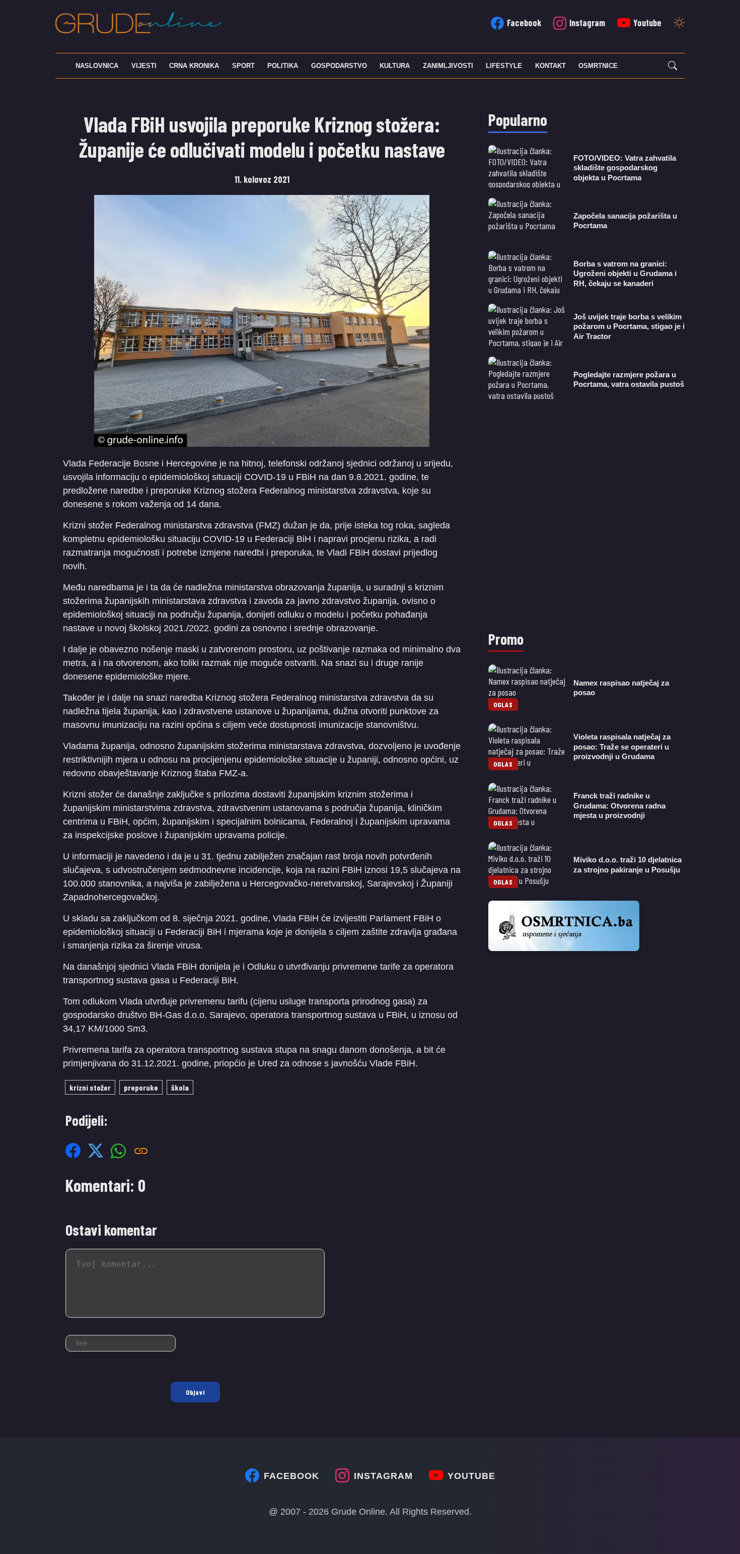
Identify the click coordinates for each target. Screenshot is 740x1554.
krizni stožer (90, 1087)
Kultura (395, 66)
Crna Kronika (194, 66)
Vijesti (144, 66)
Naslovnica (97, 66)
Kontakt (550, 66)
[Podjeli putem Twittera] (95, 1150)
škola (180, 1087)
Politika (282, 66)
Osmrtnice (598, 66)
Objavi (195, 1392)
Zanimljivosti (448, 66)
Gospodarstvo (339, 66)
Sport (243, 66)
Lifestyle (504, 66)
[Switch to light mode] (679, 23)
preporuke (141, 1087)
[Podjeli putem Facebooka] (73, 1150)
